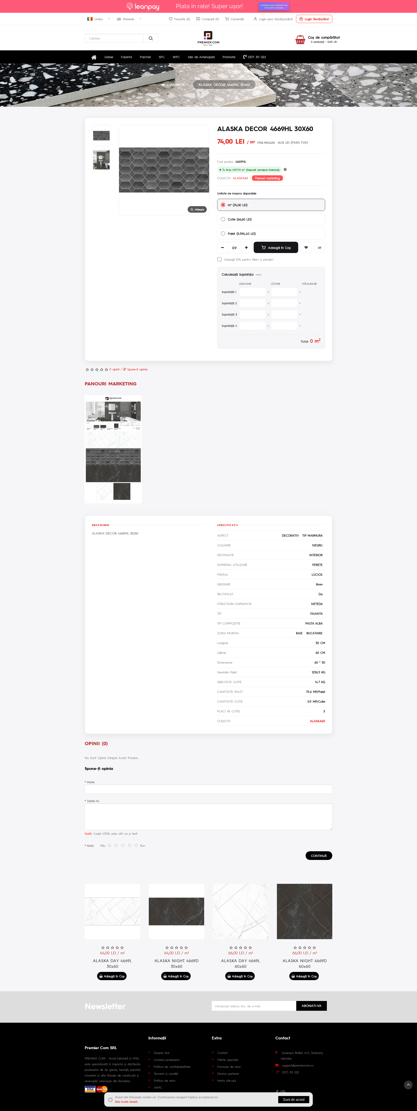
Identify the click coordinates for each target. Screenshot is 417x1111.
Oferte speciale (227, 1060)
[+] (246, 247)
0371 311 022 (256, 57)
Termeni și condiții (166, 1073)
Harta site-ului (226, 1080)
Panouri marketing (267, 178)
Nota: (90, 845)
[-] (222, 247)
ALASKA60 (240, 178)
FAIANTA (177, 84)
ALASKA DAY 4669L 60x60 (240, 963)
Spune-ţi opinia (136, 369)
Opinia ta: (93, 801)
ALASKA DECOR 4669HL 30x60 (224, 84)
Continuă (319, 856)
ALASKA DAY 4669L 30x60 (112, 963)
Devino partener (228, 1073)
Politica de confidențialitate (172, 1066)
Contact (222, 1053)
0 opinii (114, 369)
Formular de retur (229, 1066)
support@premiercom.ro (297, 1065)
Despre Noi (161, 1053)
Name (90, 782)
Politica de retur (164, 1080)
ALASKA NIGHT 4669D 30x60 (176, 963)
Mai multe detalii (126, 1101)
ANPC (158, 1087)
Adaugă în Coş (279, 247)
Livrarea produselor (167, 1060)
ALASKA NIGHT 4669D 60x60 (305, 963)
